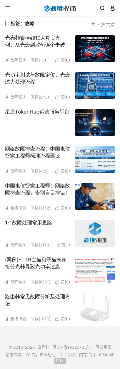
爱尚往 (60, 8)
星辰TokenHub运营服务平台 (37, 112)
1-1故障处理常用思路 (28, 222)
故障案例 (15, 60)
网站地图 (104, 347)
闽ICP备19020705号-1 (74, 347)
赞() (62, 60)
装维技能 (15, 207)
